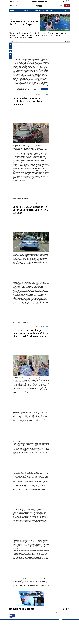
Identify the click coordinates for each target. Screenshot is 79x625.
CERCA (67, 10)
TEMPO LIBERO (42, 10)
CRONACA (26, 10)
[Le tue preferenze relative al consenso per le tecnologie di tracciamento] (77, 623)
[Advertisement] (22, 50)
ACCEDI (61, 5)
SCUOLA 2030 (52, 10)
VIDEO (47, 10)
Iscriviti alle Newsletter (15, 1)
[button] (31, 598)
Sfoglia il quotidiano (15, 5)
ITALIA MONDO (31, 10)
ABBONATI (67, 5)
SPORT (36, 10)
